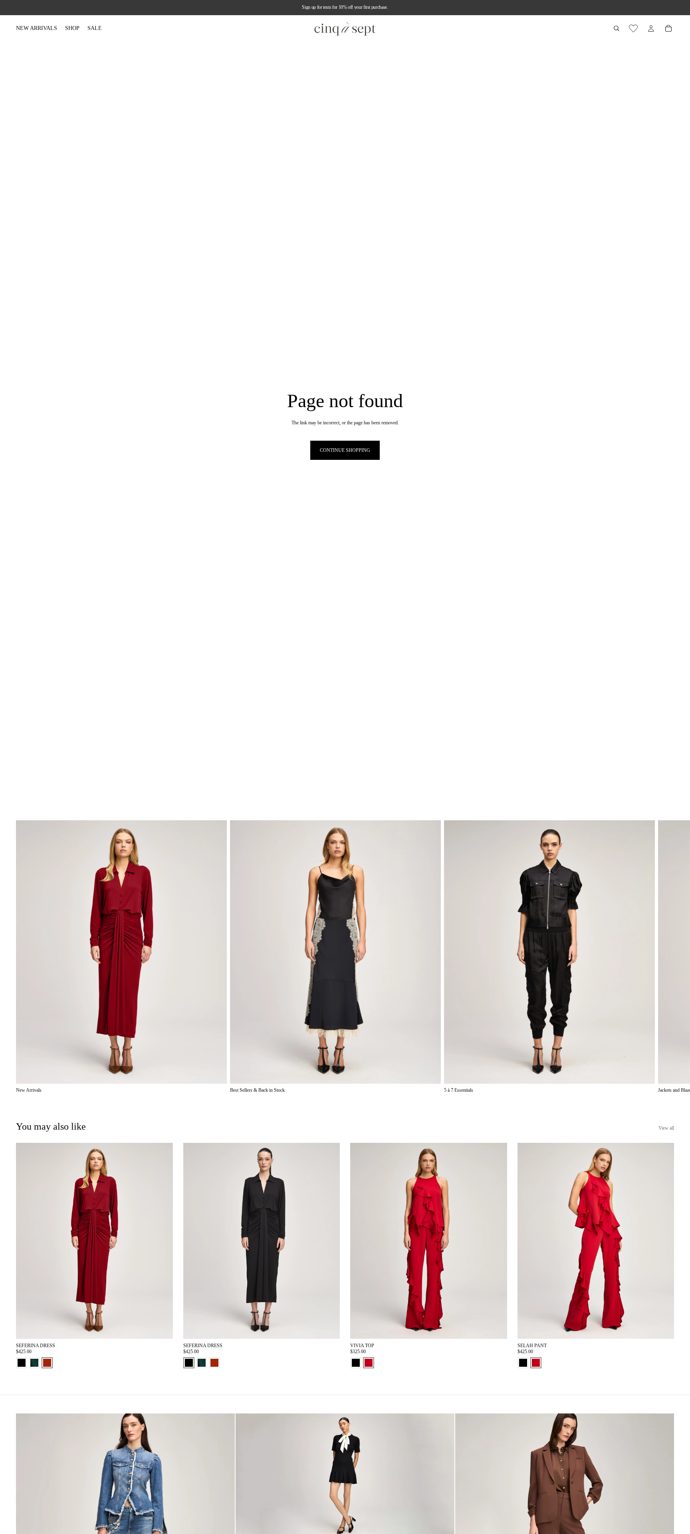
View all (666, 1128)
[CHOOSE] (160, 1327)
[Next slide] (665, 957)
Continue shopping (345, 450)
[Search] (616, 28)
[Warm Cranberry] (368, 1362)
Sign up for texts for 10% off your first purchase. (345, 7)
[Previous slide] (28, 1241)
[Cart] (668, 28)
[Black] (21, 1362)
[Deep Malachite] (34, 1362)
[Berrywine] (47, 1362)
